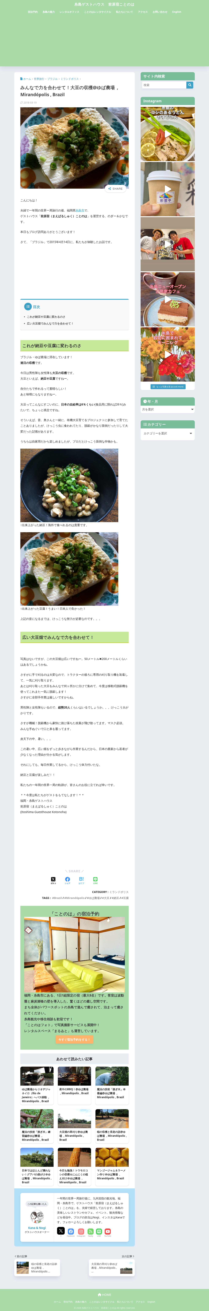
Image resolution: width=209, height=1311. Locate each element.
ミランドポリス (119, 892)
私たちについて (124, 11)
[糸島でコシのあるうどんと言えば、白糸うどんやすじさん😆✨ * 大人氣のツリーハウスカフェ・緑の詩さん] (168, 134)
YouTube (107, 1236)
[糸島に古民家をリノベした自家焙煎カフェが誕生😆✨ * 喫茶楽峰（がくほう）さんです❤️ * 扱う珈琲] (168, 299)
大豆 (106, 898)
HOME (106, 1295)
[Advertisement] (104, 43)
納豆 (116, 898)
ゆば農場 (94, 898)
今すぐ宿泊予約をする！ (74, 1039)
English (176, 11)
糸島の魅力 (49, 11)
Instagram (81, 1236)
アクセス (143, 11)
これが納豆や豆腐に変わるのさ (46, 316)
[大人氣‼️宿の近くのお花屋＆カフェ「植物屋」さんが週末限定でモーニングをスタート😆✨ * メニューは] (168, 354)
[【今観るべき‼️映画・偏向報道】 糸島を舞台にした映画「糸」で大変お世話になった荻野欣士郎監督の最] (168, 244)
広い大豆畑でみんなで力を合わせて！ (50, 323)
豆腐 (126, 898)
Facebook (71, 1236)
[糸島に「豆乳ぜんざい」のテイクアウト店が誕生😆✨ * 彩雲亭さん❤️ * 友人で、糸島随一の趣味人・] (168, 189)
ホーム (57, 1301)
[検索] (189, 85)
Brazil (58, 898)
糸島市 (80, 210)
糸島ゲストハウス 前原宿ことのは (104, 4)
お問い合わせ (160, 11)
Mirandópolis (75, 898)
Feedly (90, 1236)
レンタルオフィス (69, 11)
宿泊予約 (33, 11)
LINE (99, 1236)
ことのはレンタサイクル (97, 11)
